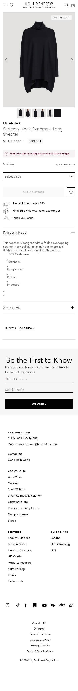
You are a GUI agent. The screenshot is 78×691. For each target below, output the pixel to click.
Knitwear (10, 328)
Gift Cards (14, 556)
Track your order (23, 218)
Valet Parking (16, 569)
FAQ (53, 550)
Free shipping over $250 (29, 203)
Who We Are (16, 477)
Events (12, 575)
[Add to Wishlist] (71, 192)
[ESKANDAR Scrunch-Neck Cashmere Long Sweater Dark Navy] (20, 113)
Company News (18, 514)
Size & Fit (11, 307)
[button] (6, 59)
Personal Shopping (20, 550)
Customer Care (18, 502)
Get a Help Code (19, 460)
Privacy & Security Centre (24, 508)
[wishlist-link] (11, 5)
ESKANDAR (11, 123)
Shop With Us (16, 489)
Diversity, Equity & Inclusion (24, 495)
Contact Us (15, 454)
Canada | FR (39, 623)
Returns (55, 538)
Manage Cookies (40, 645)
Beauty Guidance (19, 538)
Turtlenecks (27, 328)
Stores (12, 520)
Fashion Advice (17, 544)
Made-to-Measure (20, 562)
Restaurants (15, 581)
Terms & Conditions (40, 634)
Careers (13, 483)
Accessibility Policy (40, 639)
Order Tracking (60, 544)
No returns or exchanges (36, 210)
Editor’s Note (15, 233)
